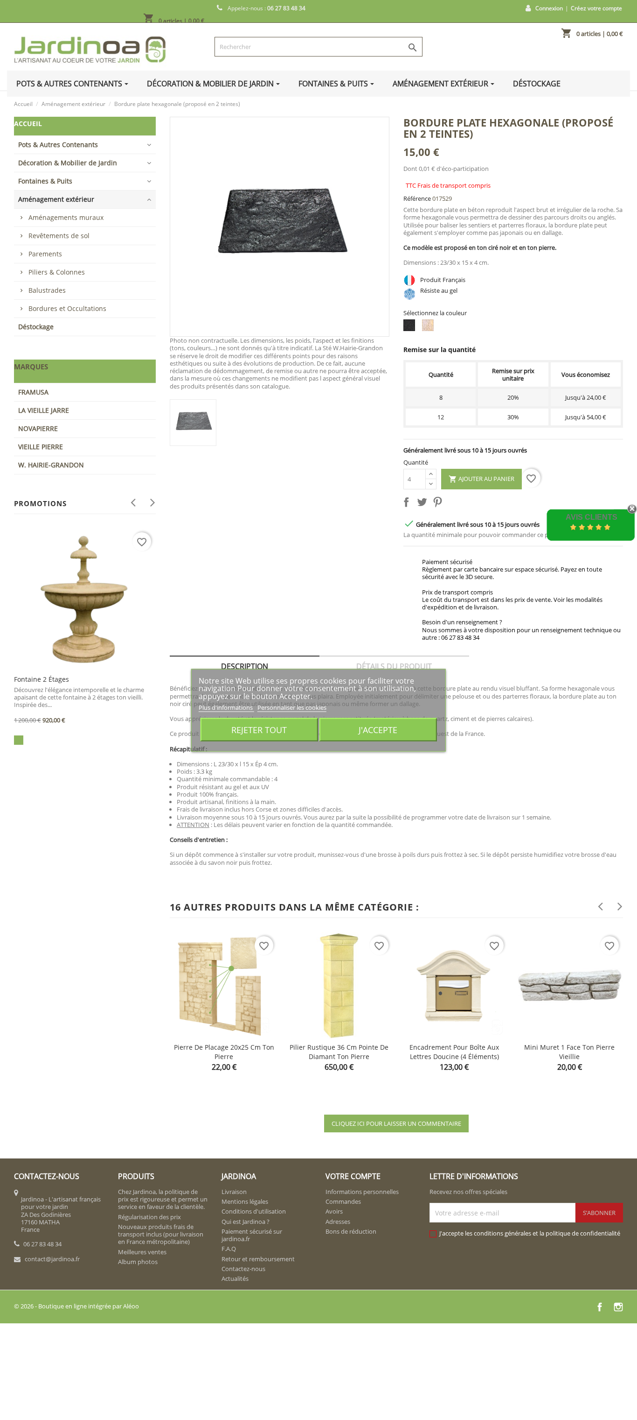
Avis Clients (591, 517)
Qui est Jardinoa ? (246, 1221)
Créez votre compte (596, 8)
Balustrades (47, 290)
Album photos (138, 1262)
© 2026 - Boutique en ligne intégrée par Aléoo (76, 1306)
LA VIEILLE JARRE (43, 410)
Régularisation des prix (149, 1217)
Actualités (235, 1278)
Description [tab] (244, 666)
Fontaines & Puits (45, 181)
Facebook (600, 1307)
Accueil (28, 123)
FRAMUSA (33, 392)
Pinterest (439, 504)
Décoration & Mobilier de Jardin (67, 162)
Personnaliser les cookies (291, 707)
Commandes (343, 1201)
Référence (417, 198)
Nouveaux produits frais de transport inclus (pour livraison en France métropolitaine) (160, 1234)
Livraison (234, 1191)
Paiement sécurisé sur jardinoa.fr (252, 1235)
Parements (45, 253)
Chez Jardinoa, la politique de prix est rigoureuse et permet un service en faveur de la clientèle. (163, 1199)
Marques (31, 366)
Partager (408, 504)
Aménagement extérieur (56, 199)
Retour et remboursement (258, 1259)
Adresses (337, 1221)
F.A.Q (229, 1248)
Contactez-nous (243, 1269)
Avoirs (334, 1211)
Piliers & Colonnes (56, 272)
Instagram (618, 1307)
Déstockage (36, 326)
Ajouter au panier (481, 478)
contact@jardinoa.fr (52, 1259)
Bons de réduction (350, 1231)
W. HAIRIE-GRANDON (51, 464)
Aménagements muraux (66, 217)
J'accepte (378, 729)
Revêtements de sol (59, 235)
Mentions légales (245, 1201)
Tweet (424, 504)
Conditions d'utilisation (254, 1211)
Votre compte (353, 1176)
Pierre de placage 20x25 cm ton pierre (224, 1052)
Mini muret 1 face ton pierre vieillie (569, 1052)
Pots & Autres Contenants (58, 144)
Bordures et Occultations (67, 308)
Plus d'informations (226, 707)
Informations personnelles (362, 1191)
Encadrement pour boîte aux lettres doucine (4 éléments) (454, 1052)
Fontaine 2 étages (41, 679)
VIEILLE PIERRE (40, 446)
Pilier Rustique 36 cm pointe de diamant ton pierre (339, 1052)
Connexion (549, 8)
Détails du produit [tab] (394, 666)
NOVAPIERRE (38, 428)
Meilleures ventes (142, 1252)
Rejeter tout (259, 729)
